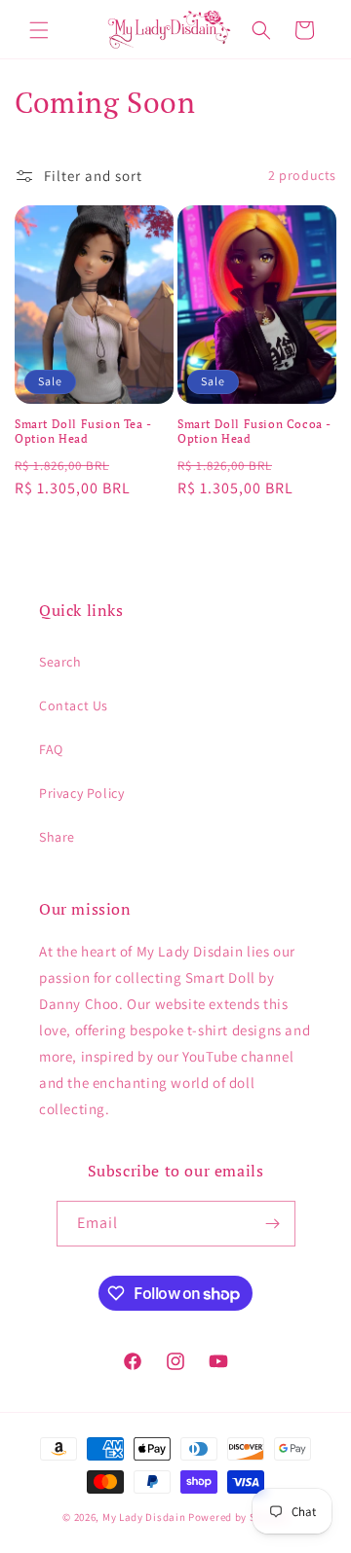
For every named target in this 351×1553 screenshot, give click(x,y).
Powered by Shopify (238, 1517)
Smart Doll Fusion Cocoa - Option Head (254, 431)
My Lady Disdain (144, 1517)
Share (57, 837)
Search (60, 661)
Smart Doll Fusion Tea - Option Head (83, 431)
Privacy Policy (81, 793)
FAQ (51, 749)
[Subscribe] (273, 1223)
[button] (39, 30)
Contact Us (73, 705)
